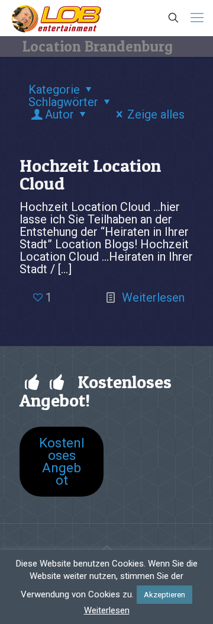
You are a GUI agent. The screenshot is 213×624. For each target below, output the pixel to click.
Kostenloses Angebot (62, 461)
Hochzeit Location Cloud (90, 174)
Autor (59, 114)
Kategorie (54, 89)
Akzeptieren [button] (164, 594)
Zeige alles (156, 114)
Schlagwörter (63, 102)
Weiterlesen (153, 297)
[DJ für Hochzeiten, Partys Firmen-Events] (56, 18)
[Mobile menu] (197, 18)
